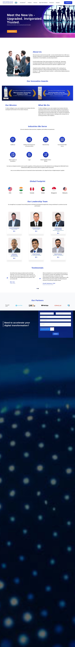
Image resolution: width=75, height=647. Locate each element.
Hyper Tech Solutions (43, 2)
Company (57, 2)
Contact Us (68, 2)
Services (35, 2)
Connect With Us (12, 31)
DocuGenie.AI (23, 2)
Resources (51, 2)
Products (29, 2)
